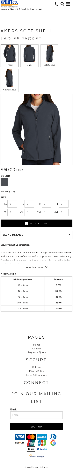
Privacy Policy (36, 371)
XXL (22, 212)
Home (4, 9)
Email (13, 409)
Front (9, 64)
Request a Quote (36, 352)
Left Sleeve (49, 64)
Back (29, 64)
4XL (56, 212)
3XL (39, 212)
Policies (36, 367)
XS (5, 203)
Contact (36, 348)
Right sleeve (9, 89)
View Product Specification (15, 244)
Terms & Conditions (36, 375)
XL (5, 212)
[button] (62, 4)
